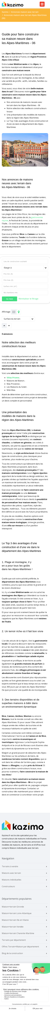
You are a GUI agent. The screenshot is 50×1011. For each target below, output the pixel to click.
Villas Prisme (13, 377)
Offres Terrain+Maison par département (20, 946)
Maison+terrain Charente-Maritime (18, 933)
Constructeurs (8, 886)
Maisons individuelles (11, 879)
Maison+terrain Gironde (13, 906)
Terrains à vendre (10, 866)
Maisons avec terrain (11, 873)
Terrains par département (14, 940)
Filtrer (9, 299)
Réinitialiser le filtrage (28, 298)
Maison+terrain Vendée (12, 926)
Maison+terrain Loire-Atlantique (16, 913)
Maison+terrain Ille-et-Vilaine (15, 920)
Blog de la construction (12, 953)
